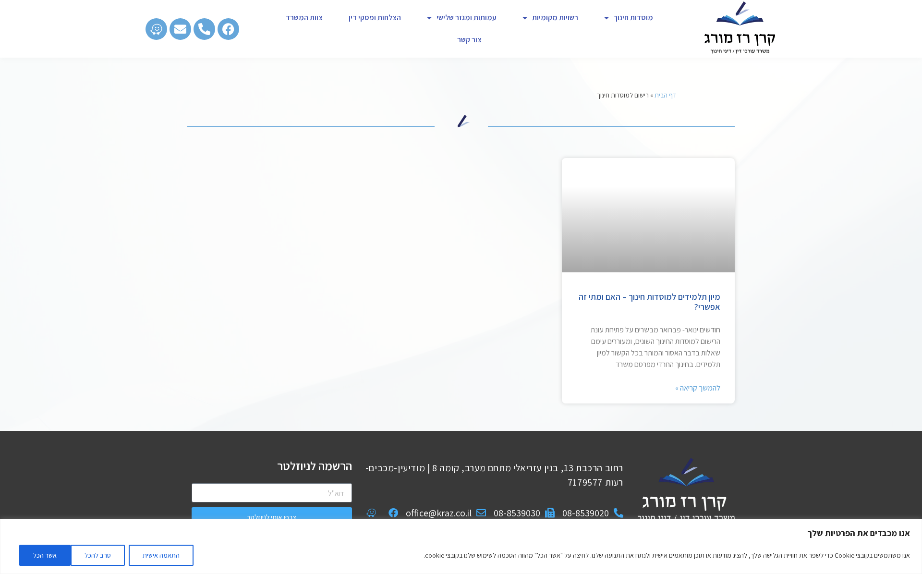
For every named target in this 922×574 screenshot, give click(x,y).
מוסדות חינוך (633, 17)
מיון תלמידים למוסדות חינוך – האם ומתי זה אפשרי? (649, 302)
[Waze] (156, 29)
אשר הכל (45, 555)
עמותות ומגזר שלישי (467, 17)
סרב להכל (98, 555)
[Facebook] (228, 29)
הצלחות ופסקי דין (375, 17)
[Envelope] (180, 29)
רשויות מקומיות (555, 17)
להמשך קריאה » (697, 388)
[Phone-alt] (204, 29)
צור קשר (469, 40)
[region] (461, 546)
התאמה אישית (161, 555)
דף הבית (665, 95)
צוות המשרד (304, 17)
